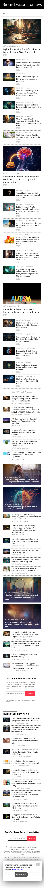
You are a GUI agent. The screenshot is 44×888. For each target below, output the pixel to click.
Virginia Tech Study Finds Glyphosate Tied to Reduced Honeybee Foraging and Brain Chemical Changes (27, 273)
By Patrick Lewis (25, 403)
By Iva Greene (24, 521)
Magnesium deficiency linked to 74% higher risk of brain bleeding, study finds (24, 541)
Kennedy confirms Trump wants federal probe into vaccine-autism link (22, 310)
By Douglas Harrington (26, 555)
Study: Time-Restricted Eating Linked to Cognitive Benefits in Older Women (27, 325)
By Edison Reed (24, 426)
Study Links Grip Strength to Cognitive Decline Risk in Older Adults (27, 381)
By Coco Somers (25, 414)
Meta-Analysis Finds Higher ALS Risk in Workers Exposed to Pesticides (28, 79)
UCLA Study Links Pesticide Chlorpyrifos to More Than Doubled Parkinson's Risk (24, 794)
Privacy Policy (17, 870)
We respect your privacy (31, 851)
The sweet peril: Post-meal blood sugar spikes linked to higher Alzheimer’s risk (24, 443)
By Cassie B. (23, 573)
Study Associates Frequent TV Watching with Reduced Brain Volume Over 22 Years (27, 93)
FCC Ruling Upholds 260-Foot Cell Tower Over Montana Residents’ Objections (24, 421)
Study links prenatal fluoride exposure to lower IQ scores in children (28, 137)
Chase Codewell (29, 266)
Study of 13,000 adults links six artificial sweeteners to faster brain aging (24, 741)
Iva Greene (23, 822)
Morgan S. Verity (29, 74)
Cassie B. (22, 745)
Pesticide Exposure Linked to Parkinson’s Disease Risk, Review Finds (28, 107)
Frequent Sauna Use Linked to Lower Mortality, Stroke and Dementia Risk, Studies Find (22, 624)
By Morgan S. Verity (19, 593)
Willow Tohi (28, 132)
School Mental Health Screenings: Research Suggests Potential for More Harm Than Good (21, 597)
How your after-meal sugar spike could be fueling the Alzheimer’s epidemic (23, 432)
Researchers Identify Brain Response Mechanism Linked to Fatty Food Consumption (21, 179)
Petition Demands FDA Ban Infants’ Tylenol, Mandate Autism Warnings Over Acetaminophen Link (28, 210)
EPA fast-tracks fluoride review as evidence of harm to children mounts (25, 569)
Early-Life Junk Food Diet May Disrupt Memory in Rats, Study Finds (25, 560)
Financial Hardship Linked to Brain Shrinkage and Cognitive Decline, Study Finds (27, 353)
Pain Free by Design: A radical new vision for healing (24, 656)
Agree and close (21, 874)
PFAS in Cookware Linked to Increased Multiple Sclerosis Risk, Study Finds (25, 720)
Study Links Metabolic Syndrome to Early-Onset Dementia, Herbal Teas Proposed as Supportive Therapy (24, 634)
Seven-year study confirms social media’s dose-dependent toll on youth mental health (21, 481)
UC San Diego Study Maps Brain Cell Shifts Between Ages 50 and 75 (20, 508)
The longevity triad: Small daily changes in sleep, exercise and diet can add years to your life (24, 399)
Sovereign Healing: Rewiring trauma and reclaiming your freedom (26, 367)
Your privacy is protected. (13, 700)
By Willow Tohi (17, 477)
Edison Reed (16, 46)
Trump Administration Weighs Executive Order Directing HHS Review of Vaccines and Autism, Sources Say (27, 256)
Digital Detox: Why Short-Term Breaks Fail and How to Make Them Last (21, 50)
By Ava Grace (24, 437)
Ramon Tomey (29, 102)
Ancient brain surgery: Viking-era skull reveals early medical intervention (28, 195)
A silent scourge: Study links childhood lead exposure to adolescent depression (26, 455)
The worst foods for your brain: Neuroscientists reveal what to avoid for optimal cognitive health (28, 240)
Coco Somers (28, 116)
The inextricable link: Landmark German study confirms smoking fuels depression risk (28, 65)
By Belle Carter (24, 659)
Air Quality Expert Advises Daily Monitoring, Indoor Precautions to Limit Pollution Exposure (26, 517)
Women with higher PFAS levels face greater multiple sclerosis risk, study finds (25, 645)
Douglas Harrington (30, 220)
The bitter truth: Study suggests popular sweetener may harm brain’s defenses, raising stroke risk (25, 666)
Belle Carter (28, 362)
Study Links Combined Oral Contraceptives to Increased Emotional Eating (26, 783)
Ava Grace (27, 60)
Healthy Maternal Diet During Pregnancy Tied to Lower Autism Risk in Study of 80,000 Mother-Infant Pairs (25, 410)
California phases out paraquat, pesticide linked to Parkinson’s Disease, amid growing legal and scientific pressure (23, 529)
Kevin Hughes (28, 190)
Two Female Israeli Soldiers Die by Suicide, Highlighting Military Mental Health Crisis (28, 339)
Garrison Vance (24, 723)
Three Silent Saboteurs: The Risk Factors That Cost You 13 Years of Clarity (28, 225)
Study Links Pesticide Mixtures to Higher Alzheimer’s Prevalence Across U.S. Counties (25, 806)
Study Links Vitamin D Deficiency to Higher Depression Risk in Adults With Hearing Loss (25, 772)
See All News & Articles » (22, 392)
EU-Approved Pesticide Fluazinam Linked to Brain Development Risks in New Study (25, 817)
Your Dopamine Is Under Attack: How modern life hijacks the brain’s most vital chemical (25, 729)
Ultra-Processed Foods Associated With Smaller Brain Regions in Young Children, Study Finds (28, 122)
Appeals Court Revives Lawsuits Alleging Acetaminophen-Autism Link (25, 762)
